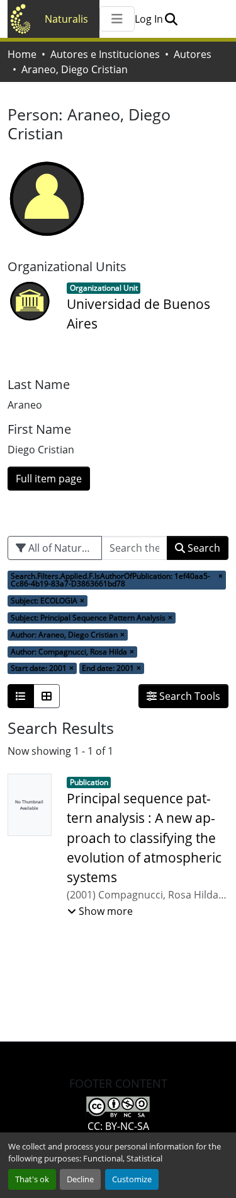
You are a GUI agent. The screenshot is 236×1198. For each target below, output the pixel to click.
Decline (80, 1179)
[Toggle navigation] (117, 19)
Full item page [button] (49, 479)
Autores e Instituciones (105, 54)
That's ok (32, 1179)
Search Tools (188, 696)
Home (22, 54)
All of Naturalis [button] (62, 548)
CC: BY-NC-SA (118, 1126)
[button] (171, 18)
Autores (192, 54)
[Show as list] (21, 696)
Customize (132, 1179)
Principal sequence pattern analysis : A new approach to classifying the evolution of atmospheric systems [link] (144, 837)
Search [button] (202, 548)
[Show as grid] (46, 696)
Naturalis (66, 19)
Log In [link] (149, 19)
